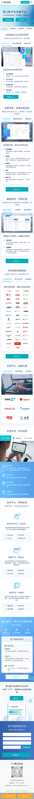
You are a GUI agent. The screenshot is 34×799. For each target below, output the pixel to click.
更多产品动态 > (17, 625)
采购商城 (29, 28)
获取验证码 (26, 747)
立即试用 (25, 2)
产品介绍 (21, 20)
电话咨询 (25, 796)
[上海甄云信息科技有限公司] (6, 2)
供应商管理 (4, 28)
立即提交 (15, 755)
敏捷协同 (21, 28)
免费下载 (15, 698)
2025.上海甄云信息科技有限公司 (20, 791)
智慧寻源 (12, 28)
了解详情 (10, 97)
